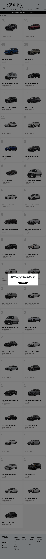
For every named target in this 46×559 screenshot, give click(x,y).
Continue (23, 282)
